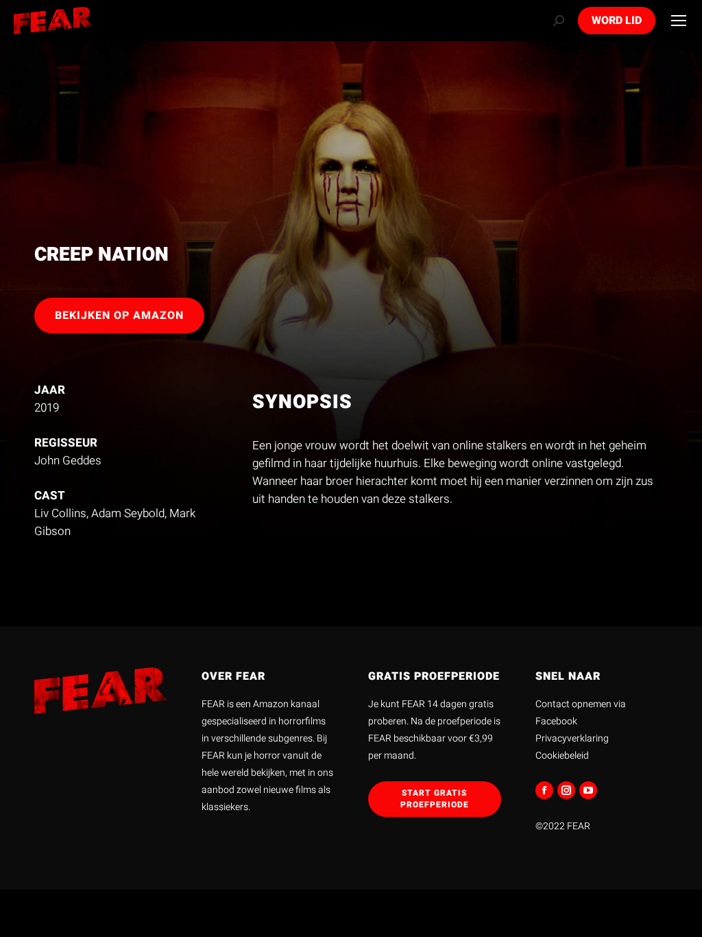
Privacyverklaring (572, 738)
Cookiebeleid (562, 755)
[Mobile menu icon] (678, 20)
